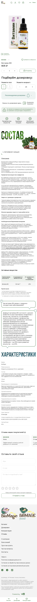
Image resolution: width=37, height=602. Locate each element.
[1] (2, 488)
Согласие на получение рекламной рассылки (15, 566)
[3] (10, 488)
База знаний (5, 542)
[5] (17, 488)
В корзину (29, 71)
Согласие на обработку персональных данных (15, 563)
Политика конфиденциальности (11, 560)
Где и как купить (7, 545)
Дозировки (17, 600)
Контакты (4, 552)
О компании (5, 539)
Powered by (16, 594)
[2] (6, 488)
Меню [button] (34, 2)
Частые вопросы (7, 549)
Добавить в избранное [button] (30, 59)
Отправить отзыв (19, 496)
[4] (13, 488)
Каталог (8, 600)
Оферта (3, 557)
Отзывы (4, 534)
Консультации (27, 600)
